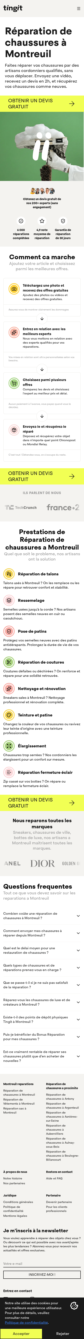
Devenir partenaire (59, 1202)
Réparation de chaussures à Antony (60, 1097)
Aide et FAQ (54, 1178)
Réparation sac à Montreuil (14, 1110)
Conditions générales (18, 1202)
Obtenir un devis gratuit (30, 103)
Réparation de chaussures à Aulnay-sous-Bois (60, 1142)
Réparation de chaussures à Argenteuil (62, 1105)
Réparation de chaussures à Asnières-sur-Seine (61, 1116)
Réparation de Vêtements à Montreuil (19, 1101)
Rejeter (62, 1333)
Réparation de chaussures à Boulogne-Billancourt (62, 1156)
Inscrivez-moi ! (42, 1275)
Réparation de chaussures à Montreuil (19, 1092)
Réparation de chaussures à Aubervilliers (56, 1129)
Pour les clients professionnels (56, 1209)
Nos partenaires (14, 1183)
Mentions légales (15, 1216)
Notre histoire (12, 1178)
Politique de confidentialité (26, 1322)
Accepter (21, 1333)
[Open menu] (79, 9)
